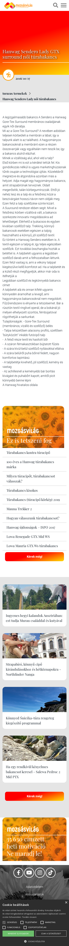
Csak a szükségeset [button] (51, 933)
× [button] (66, 902)
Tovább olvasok (29, 917)
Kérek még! (34, 556)
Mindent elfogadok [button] (18, 933)
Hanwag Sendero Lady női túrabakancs (29, 99)
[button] (34, 941)
